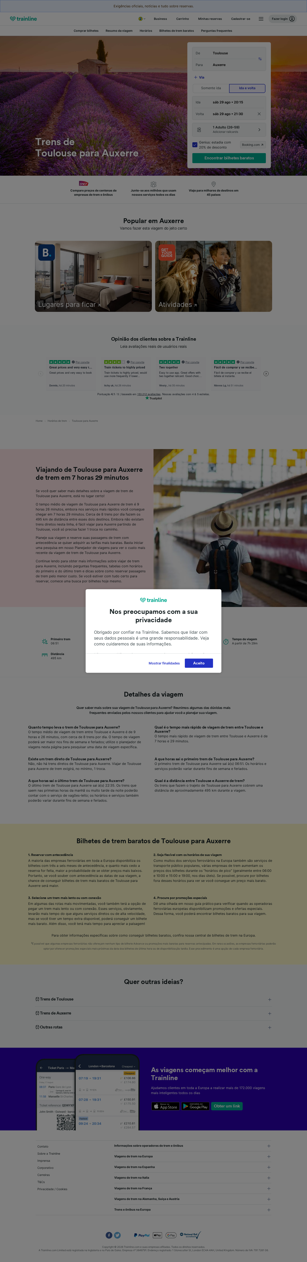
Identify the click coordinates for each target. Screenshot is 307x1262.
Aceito (198, 663)
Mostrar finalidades (164, 663)
